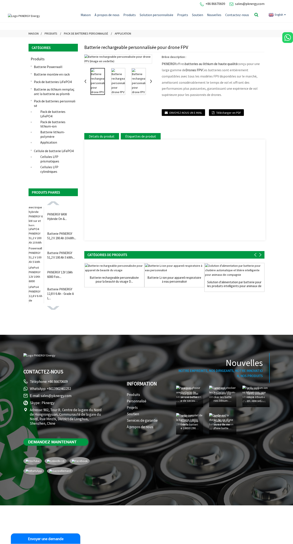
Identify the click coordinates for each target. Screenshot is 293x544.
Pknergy (48, 402)
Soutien (197, 15)
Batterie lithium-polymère (52, 134)
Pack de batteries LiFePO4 (53, 82)
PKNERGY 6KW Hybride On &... (57, 216)
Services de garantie (142, 420)
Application (123, 33)
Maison (86, 15)
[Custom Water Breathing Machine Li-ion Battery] (174, 268)
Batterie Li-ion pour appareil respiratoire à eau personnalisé (174, 279)
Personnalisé (136, 401)
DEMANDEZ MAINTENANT (52, 441)
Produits (129, 15)
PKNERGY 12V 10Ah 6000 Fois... (60, 274)
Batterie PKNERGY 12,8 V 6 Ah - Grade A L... (60, 293)
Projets (182, 15)
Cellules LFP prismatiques (49, 159)
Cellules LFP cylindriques (49, 169)
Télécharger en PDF (228, 113)
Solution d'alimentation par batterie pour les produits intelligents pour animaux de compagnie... (234, 284)
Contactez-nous (237, 15)
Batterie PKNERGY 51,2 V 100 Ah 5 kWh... (61, 255)
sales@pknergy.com (249, 4)
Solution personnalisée (156, 15)
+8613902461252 (59, 388)
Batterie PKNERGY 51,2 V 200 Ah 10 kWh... (61, 236)
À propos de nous (107, 15)
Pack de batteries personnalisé (86, 33)
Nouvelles (214, 15)
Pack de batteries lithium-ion (52, 124)
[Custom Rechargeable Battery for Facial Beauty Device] (114, 268)
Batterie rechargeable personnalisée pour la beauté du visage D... (114, 279)
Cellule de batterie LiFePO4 (54, 151)
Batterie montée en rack (52, 74)
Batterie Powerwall (48, 67)
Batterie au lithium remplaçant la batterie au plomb (54, 91)
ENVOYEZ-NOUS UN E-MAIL (185, 113)
